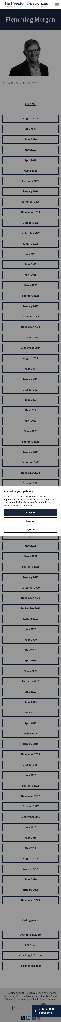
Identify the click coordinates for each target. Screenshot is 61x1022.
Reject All (30, 529)
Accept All (30, 512)
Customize (30, 520)
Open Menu (57, 4)
